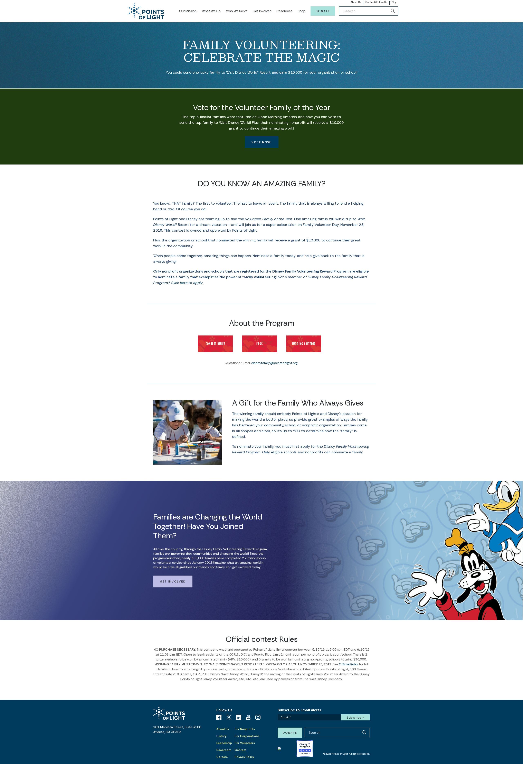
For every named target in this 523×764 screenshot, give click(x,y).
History (221, 736)
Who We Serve (236, 11)
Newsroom (223, 750)
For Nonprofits (245, 729)
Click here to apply (187, 282)
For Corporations (247, 736)
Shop (301, 11)
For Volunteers (245, 743)
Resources (284, 11)
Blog (394, 2)
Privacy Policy (244, 757)
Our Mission (188, 11)
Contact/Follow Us (376, 2)
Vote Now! (261, 142)
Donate (323, 11)
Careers (222, 757)
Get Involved (262, 11)
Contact (240, 750)
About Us (356, 2)
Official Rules (348, 664)
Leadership (224, 743)
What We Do (211, 11)
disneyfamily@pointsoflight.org (274, 363)
